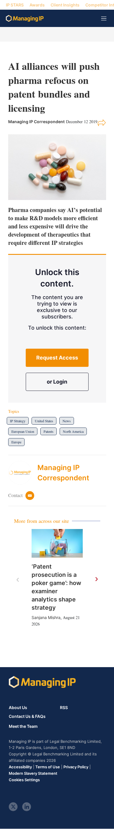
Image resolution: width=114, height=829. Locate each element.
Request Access (57, 358)
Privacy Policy (75, 766)
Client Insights (65, 4)
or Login (57, 382)
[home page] (25, 18)
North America (73, 431)
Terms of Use (47, 766)
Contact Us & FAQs (27, 716)
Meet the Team (23, 726)
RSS (64, 707)
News (67, 420)
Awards (37, 4)
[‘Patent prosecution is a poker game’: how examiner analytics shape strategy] (57, 543)
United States (44, 420)
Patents (48, 431)
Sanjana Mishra (46, 617)
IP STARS (15, 4)
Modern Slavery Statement (33, 773)
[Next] (96, 579)
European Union (22, 431)
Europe (16, 442)
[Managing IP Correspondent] (22, 472)
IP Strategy (17, 420)
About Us (18, 707)
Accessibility (20, 766)
